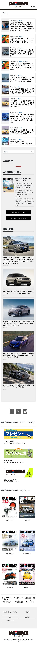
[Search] (32, 151)
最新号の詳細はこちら (18, 212)
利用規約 (27, 612)
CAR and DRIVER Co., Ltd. (19, 639)
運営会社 (9, 617)
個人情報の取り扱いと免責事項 (9, 612)
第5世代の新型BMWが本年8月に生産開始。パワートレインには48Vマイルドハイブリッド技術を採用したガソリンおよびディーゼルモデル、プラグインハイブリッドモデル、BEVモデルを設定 (18, 260)
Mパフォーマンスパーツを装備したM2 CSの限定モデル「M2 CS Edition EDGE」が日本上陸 (18, 386)
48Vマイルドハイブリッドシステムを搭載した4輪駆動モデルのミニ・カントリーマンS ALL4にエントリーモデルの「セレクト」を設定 (18, 355)
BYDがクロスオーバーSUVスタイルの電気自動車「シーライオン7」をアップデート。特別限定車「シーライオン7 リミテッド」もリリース (18, 323)
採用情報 (27, 617)
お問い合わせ (9, 620)
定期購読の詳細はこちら (18, 218)
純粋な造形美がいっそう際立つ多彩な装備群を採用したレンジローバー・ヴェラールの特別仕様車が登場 (18, 292)
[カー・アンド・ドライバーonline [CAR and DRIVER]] (18, 4)
